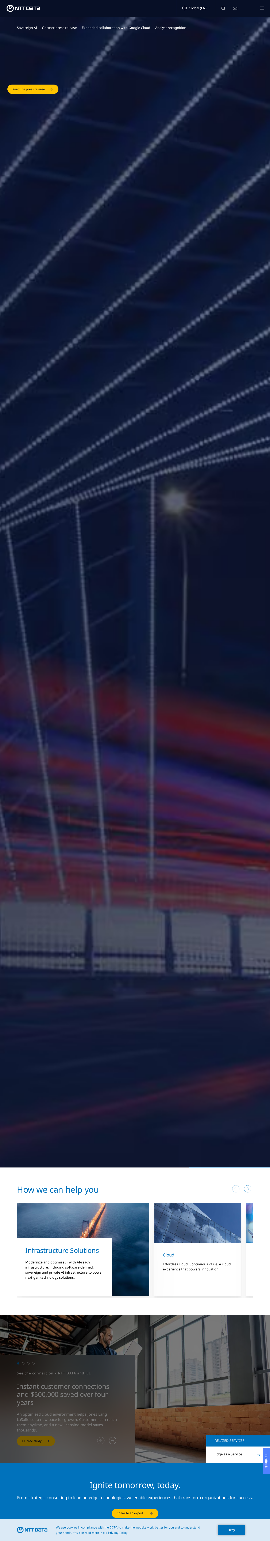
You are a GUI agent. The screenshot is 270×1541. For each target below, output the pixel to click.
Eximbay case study (36, 1441)
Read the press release (28, 104)
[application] (135, 1530)
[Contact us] (235, 8)
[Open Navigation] (262, 8)
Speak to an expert (130, 1513)
